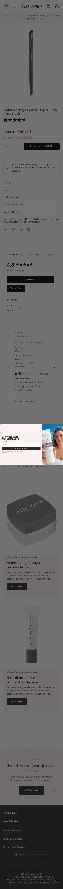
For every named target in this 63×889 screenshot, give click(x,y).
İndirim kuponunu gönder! (21, 448)
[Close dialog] (60, 427)
